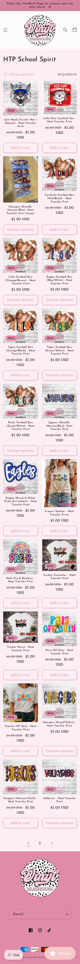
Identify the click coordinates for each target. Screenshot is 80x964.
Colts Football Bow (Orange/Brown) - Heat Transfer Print (20, 280)
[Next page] (51, 843)
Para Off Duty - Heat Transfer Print (59, 652)
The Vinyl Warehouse (34, 957)
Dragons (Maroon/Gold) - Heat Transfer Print (20, 800)
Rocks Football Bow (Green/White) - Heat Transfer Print (20, 425)
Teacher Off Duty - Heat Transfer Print (20, 728)
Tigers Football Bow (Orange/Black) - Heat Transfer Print (20, 350)
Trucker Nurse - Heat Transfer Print (20, 649)
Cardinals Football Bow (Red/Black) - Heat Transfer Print (59, 198)
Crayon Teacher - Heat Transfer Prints (59, 513)
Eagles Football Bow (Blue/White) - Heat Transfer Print (59, 280)
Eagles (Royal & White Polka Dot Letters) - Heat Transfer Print (20, 501)
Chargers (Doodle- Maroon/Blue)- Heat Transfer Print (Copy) (21, 210)
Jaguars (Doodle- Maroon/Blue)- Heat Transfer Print (60, 425)
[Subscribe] (66, 914)
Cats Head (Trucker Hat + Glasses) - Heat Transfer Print (20, 123)
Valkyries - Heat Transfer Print (59, 800)
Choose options (20, 230)
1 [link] (28, 843)
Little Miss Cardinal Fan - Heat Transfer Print (59, 120)
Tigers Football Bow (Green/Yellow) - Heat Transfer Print (59, 350)
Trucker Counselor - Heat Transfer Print (59, 577)
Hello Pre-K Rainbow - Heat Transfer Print (20, 580)
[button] (5, 30)
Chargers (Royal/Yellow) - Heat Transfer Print (59, 724)
